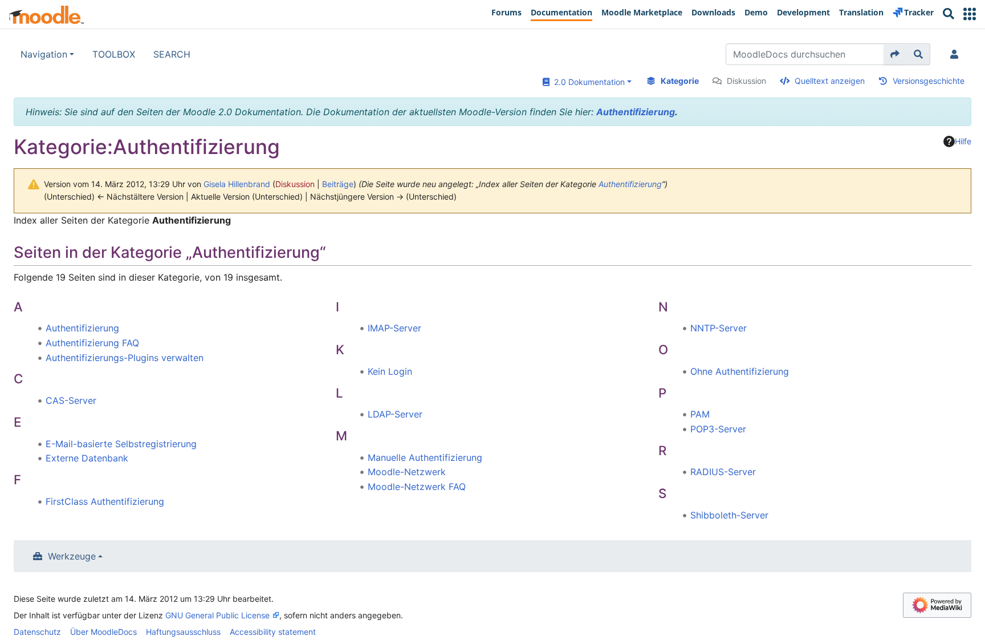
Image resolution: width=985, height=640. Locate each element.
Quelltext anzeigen (830, 81)
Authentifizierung (635, 112)
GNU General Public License (217, 615)
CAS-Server (71, 400)
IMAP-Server (394, 328)
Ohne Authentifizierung (739, 371)
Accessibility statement (273, 632)
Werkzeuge (72, 556)
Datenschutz (37, 632)
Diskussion (746, 81)
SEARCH (171, 54)
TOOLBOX (113, 54)
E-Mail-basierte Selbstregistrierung (121, 443)
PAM (700, 414)
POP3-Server (718, 429)
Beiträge (337, 184)
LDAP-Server (395, 414)
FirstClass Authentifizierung (105, 501)
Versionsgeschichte (928, 81)
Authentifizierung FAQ (92, 343)
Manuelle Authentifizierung (425, 457)
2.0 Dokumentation (587, 82)
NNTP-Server (718, 328)
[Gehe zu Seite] (895, 54)
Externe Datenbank (87, 458)
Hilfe (963, 141)
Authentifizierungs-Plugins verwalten (124, 357)
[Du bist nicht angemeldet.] (956, 54)
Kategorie (680, 81)
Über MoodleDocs (103, 632)
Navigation (44, 54)
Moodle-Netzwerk (407, 471)
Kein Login (390, 371)
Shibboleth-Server (729, 515)
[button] (969, 14)
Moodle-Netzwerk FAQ (417, 486)
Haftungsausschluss (183, 632)
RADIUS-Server (723, 471)
